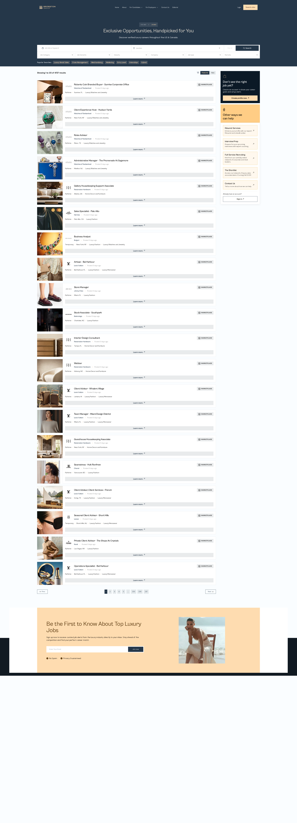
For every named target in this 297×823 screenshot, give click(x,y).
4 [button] (118, 592)
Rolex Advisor (80, 135)
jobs (154, 24)
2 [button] (110, 592)
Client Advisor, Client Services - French (93, 490)
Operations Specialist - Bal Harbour (91, 566)
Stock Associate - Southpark (88, 312)
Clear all (229, 48)
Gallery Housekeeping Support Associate (94, 186)
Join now (136, 649)
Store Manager (81, 287)
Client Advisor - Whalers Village (89, 388)
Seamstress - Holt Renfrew (87, 464)
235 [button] (133, 592)
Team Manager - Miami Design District (92, 414)
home (144, 24)
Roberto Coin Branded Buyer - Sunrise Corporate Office (101, 84)
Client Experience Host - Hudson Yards (93, 110)
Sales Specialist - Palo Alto (86, 211)
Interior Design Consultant (87, 338)
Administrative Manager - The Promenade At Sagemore (101, 160)
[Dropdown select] (178, 48)
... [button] (128, 592)
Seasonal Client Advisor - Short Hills (91, 515)
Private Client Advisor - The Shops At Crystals (96, 540)
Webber (78, 363)
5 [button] (123, 592)
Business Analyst (82, 236)
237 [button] (146, 592)
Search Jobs (250, 7)
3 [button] (114, 592)
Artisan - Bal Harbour (84, 262)
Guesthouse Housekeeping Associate (92, 439)
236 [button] (140, 592)
